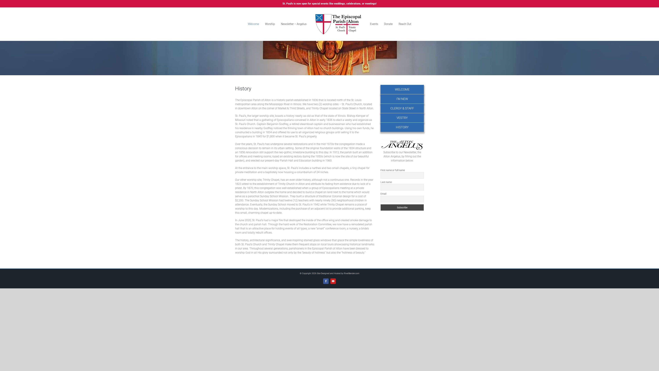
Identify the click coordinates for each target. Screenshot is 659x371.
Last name (386, 182)
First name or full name (392, 170)
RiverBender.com (351, 273)
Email (383, 193)
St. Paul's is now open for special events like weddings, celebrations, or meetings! (329, 3)
